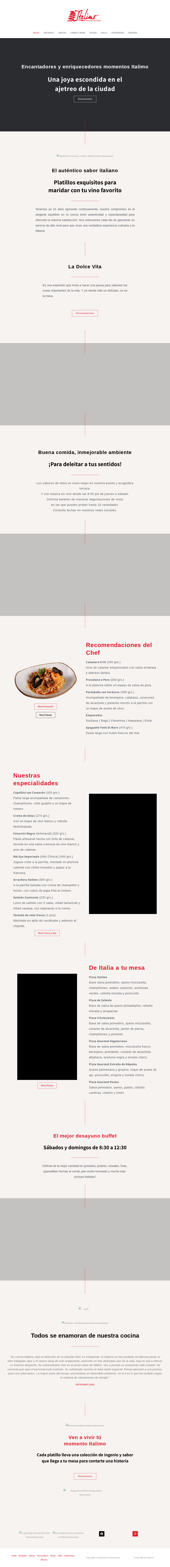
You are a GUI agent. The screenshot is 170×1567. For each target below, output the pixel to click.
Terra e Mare (42, 1555)
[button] (2, 1370)
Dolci (60, 1555)
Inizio (14, 1555)
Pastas (32, 1555)
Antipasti (23, 1555)
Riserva (44, 1559)
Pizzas (53, 1555)
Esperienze (70, 1555)
